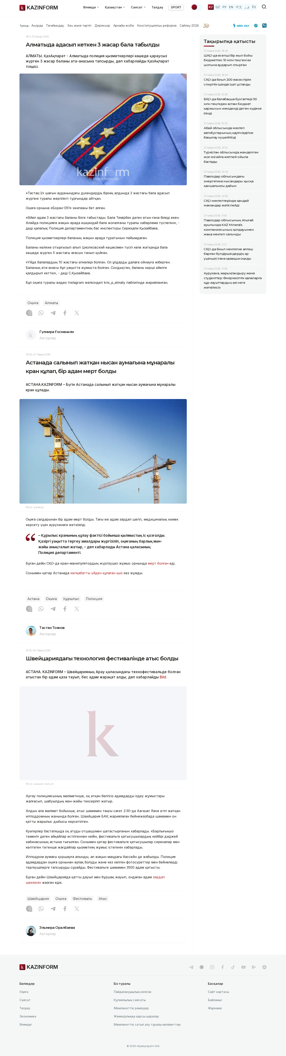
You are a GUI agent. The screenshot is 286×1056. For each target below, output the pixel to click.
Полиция (94, 599)
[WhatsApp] (41, 313)
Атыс (103, 899)
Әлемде (25, 1024)
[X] (76, 313)
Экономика (27, 1016)
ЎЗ (254, 7)
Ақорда (37, 25)
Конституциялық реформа (156, 25)
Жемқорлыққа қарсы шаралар (136, 1016)
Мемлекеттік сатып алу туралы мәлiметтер (147, 1024)
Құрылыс (71, 599)
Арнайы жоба (123, 25)
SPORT (176, 7)
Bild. (163, 677)
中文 (239, 7)
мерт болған (158, 563)
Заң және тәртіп (79, 25)
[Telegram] (53, 313)
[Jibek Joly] (242, 25)
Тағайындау (55, 25)
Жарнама (215, 1008)
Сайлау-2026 (189, 25)
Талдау (157, 7)
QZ (217, 7)
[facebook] (222, 967)
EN (231, 7)
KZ (211, 7)
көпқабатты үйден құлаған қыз (96, 573)
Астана (33, 599)
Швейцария (38, 899)
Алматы (51, 303)
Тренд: (24, 25)
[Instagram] (29, 313)
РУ (225, 7)
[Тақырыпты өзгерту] (197, 7)
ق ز (247, 7)
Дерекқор (102, 25)
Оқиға (32, 303)
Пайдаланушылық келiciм (132, 992)
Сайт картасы (218, 992)
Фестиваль (82, 899)
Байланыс (215, 1000)
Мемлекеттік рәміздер (131, 1008)
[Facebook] (65, 313)
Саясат (25, 1000)
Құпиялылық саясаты (130, 1000)
